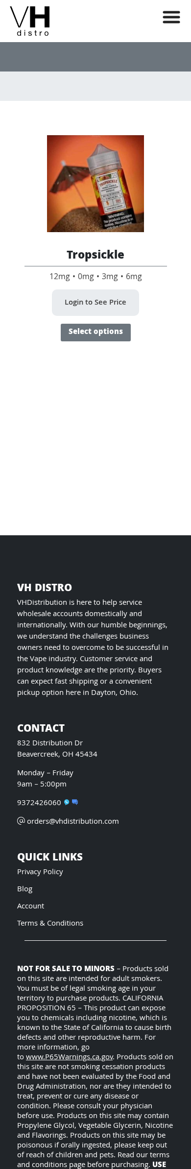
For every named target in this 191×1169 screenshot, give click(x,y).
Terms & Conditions (50, 924)
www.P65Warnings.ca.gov (69, 1057)
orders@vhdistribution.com (73, 822)
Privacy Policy (40, 872)
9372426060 (39, 803)
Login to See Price (95, 303)
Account (30, 906)
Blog (24, 889)
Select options (96, 332)
